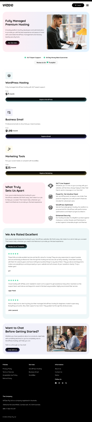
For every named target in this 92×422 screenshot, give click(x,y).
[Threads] (62, 383)
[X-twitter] (66, 383)
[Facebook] (56, 383)
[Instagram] (59, 383)
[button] (87, 5)
